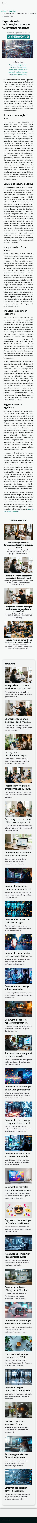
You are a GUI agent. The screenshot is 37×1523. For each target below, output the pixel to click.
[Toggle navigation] (4, 3)
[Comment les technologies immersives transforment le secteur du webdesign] (18, 1310)
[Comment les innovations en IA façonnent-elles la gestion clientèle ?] (18, 1143)
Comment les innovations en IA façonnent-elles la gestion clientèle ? (17, 1156)
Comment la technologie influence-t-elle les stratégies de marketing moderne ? (17, 991)
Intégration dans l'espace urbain (18, 69)
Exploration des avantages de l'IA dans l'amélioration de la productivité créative (18, 1223)
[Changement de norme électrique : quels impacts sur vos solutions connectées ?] (18, 596)
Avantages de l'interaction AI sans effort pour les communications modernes (18, 1256)
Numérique (12, 11)
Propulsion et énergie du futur (18, 65)
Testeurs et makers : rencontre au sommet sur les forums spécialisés (18, 641)
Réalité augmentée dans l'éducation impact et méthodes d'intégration (17, 1457)
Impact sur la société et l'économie (18, 72)
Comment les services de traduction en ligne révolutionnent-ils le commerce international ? (17, 924)
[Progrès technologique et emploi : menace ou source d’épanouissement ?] (18, 775)
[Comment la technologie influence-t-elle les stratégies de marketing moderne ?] (18, 976)
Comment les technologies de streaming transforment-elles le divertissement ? (18, 1089)
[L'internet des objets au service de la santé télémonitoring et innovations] (18, 1477)
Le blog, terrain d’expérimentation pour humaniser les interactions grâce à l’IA (17, 757)
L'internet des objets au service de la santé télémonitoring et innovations (16, 1492)
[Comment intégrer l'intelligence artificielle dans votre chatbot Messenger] (18, 1377)
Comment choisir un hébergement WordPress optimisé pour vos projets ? (18, 1290)
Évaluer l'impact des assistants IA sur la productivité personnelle (17, 1423)
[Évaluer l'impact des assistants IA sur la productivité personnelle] (18, 1410)
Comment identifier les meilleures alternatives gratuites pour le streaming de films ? (18, 1024)
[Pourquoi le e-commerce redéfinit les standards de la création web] (18, 565)
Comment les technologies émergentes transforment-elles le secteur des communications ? (18, 1125)
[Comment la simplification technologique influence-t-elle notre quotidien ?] (18, 942)
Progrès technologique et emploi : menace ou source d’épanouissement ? (18, 788)
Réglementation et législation (17, 74)
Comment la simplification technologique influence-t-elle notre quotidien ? (18, 955)
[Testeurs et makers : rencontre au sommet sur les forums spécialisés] (18, 629)
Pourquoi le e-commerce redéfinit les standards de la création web (18, 577)
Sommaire (19, 62)
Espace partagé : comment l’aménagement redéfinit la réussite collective (18, 544)
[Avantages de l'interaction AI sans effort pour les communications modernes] (18, 1243)
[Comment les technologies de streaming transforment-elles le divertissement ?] (18, 1076)
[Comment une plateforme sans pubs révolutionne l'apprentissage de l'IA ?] (18, 842)
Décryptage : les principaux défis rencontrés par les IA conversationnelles (18, 822)
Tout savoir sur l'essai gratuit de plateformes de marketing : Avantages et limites (18, 1058)
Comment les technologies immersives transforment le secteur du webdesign (18, 1323)
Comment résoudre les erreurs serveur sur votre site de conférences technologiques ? (18, 890)
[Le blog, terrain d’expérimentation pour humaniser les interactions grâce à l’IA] (18, 742)
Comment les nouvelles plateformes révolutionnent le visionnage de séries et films (18, 1191)
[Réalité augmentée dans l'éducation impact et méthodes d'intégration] (18, 1444)
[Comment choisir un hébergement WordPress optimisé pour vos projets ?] (18, 1276)
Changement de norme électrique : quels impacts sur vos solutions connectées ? (18, 608)
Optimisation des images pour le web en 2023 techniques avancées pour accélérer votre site (17, 1359)
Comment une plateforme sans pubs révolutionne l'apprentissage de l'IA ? (18, 855)
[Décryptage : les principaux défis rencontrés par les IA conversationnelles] (18, 808)
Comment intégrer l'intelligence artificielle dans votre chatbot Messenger (18, 1390)
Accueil (3, 11)
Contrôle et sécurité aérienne (18, 67)
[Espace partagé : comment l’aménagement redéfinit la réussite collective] (18, 532)
